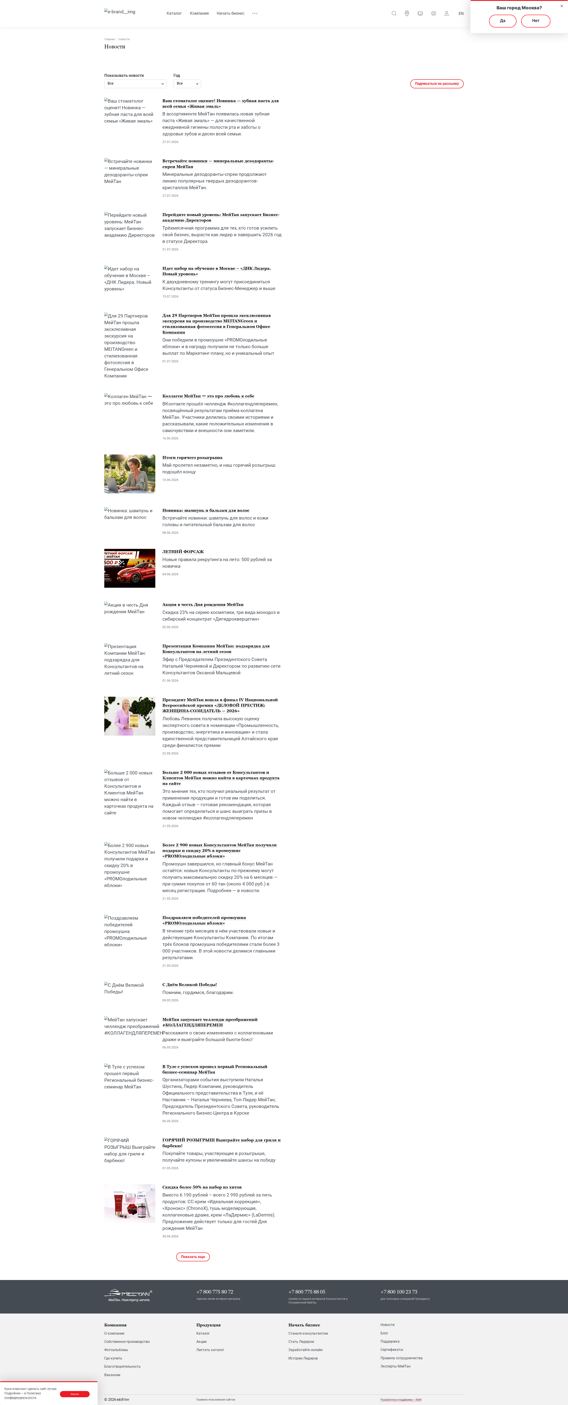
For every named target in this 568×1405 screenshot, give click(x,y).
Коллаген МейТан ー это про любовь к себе (208, 396)
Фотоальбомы (116, 1350)
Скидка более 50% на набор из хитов (202, 1187)
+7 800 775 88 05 (306, 1292)
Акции (201, 1342)
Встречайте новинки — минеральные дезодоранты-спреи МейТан (218, 164)
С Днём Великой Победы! (189, 984)
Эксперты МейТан (395, 1366)
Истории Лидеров (303, 1358)
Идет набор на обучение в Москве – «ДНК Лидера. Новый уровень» (216, 271)
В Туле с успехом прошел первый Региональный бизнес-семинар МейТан (214, 1069)
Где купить (113, 1358)
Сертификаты (392, 1349)
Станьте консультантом (308, 1333)
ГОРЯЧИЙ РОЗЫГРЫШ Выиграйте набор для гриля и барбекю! (221, 1143)
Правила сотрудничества (402, 1358)
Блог (384, 1333)
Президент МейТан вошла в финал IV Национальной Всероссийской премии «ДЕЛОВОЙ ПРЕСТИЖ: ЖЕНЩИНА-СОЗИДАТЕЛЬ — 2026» (220, 705)
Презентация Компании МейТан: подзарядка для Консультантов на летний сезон (216, 649)
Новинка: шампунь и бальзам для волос (205, 510)
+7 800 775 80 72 (214, 1292)
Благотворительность (122, 1366)
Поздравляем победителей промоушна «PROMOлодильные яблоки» (204, 920)
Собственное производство (127, 1342)
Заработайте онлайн (305, 1350)
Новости (387, 1325)
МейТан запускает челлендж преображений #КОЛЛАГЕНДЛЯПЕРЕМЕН (210, 1022)
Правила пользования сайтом (215, 1399)
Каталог (203, 1333)
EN (461, 13)
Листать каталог (210, 1350)
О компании (114, 1333)
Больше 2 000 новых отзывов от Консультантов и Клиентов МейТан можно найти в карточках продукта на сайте (221, 778)
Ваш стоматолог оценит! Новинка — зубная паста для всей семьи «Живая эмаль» (220, 103)
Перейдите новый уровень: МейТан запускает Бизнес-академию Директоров (221, 217)
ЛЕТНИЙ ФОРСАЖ (183, 551)
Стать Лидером (301, 1342)
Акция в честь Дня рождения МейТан (203, 604)
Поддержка (390, 1341)
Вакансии (112, 1375)
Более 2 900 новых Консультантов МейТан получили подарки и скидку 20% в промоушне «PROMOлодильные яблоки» (219, 850)
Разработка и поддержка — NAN (401, 1399)
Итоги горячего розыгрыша (192, 457)
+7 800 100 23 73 (399, 1292)
